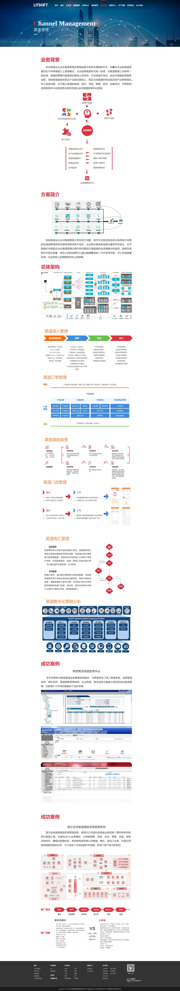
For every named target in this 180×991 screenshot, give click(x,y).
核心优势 (113, 968)
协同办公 (85, 5)
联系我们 (130, 5)
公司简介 (105, 968)
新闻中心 (112, 5)
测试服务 (36, 973)
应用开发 (36, 971)
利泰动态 (90, 968)
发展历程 (105, 971)
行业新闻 (90, 971)
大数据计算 (53, 978)
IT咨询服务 (37, 968)
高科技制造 (67, 978)
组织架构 (105, 978)
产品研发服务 (38, 978)
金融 (65, 968)
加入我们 (139, 5)
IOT (51, 968)
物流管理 (94, 5)
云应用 (68, 5)
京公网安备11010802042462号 (113, 989)
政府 (75, 971)
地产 (75, 976)
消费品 (76, 978)
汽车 (75, 968)
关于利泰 (121, 5)
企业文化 (105, 976)
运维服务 (36, 976)
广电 (65, 973)
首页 (56, 5)
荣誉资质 (105, 973)
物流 (65, 971)
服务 (62, 5)
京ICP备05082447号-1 (101, 989)
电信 (65, 976)
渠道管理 (103, 5)
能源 (75, 973)
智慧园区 (76, 5)
